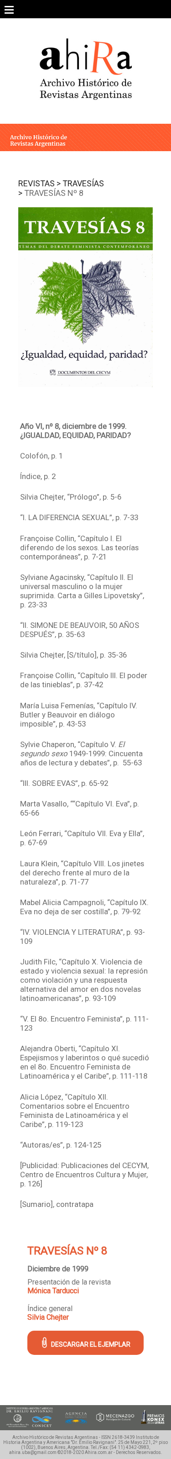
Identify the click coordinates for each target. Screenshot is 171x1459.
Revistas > (39, 183)
